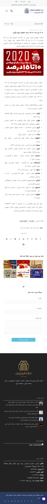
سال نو (32, 221)
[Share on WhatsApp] (32, 239)
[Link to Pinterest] (24, 501)
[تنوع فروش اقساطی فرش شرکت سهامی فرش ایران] (23, 273)
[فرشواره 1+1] (36, 264)
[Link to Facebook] (28, 501)
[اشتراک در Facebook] (40, 239)
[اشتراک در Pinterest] (28, 239)
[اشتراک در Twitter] (36, 239)
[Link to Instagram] (31, 501)
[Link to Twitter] (18, 501)
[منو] (7, 11)
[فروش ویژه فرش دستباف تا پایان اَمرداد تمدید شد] (10, 264)
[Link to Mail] (15, 501)
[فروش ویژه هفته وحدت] (23, 264)
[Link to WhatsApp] (21, 501)
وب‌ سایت (38, 318)
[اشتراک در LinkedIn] (23, 239)
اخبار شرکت (37, 24)
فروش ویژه (23, 221)
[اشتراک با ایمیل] (7, 239)
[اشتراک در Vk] (15, 239)
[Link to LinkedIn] (5, 501)
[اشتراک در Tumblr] (19, 239)
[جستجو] (11, 10)
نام (40, 298)
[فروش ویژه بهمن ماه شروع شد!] (10, 273)
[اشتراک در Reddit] (11, 239)
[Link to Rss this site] (8, 501)
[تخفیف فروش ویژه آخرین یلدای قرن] (36, 273)
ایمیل (39, 308)
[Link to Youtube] (11, 501)
